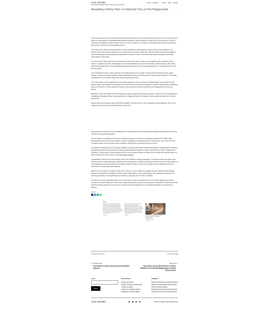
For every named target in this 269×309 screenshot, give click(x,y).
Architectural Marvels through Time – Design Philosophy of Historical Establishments (153, 217)
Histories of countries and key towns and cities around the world (170, 284)
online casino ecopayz (126, 155)
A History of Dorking (127, 282)
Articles (155, 3)
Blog (169, 3)
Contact (175, 3)
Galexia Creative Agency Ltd (169, 301)
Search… (93, 278)
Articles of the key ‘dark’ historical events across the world (168, 291)
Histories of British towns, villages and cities (164, 282)
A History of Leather (127, 287)
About (164, 3)
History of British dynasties (159, 287)
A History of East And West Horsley (131, 284)
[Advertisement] (134, 25)
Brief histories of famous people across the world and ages (168, 289)
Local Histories (98, 2)
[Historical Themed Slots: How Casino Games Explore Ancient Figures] (135, 209)
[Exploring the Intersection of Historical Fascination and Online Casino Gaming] (113, 209)
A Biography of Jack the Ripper (130, 291)
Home (149, 3)
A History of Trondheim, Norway (130, 289)
